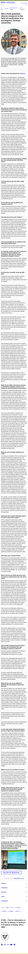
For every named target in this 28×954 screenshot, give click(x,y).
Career (3, 896)
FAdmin (4, 911)
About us (3, 883)
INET (8, 907)
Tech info (18, 907)
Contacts (11, 911)
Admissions (4, 887)
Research (3, 892)
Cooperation (4, 900)
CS (24, 3)
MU (12, 907)
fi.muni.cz (22, 73)
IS (3, 907)
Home (17, 911)
